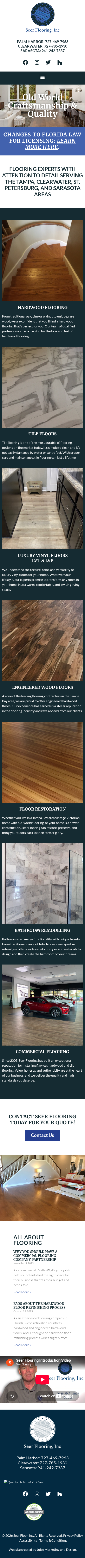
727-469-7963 (56, 41)
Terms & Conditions (53, 1540)
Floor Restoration (42, 809)
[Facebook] (25, 62)
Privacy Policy (73, 1535)
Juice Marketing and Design (56, 1549)
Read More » (22, 1292)
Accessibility (28, 1540)
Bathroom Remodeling (42, 930)
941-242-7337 (53, 50)
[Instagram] (37, 62)
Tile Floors (42, 433)
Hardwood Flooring (42, 307)
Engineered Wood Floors (42, 687)
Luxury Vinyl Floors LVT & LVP (43, 558)
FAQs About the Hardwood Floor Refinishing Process (39, 1305)
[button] (42, 77)
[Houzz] (59, 62)
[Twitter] (48, 62)
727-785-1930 (55, 46)
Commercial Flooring (42, 1051)
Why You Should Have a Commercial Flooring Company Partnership (35, 1256)
